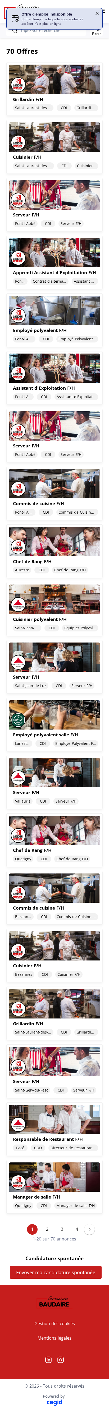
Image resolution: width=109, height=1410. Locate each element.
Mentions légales (54, 1338)
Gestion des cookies (54, 1323)
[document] (54, 89)
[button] (97, 13)
